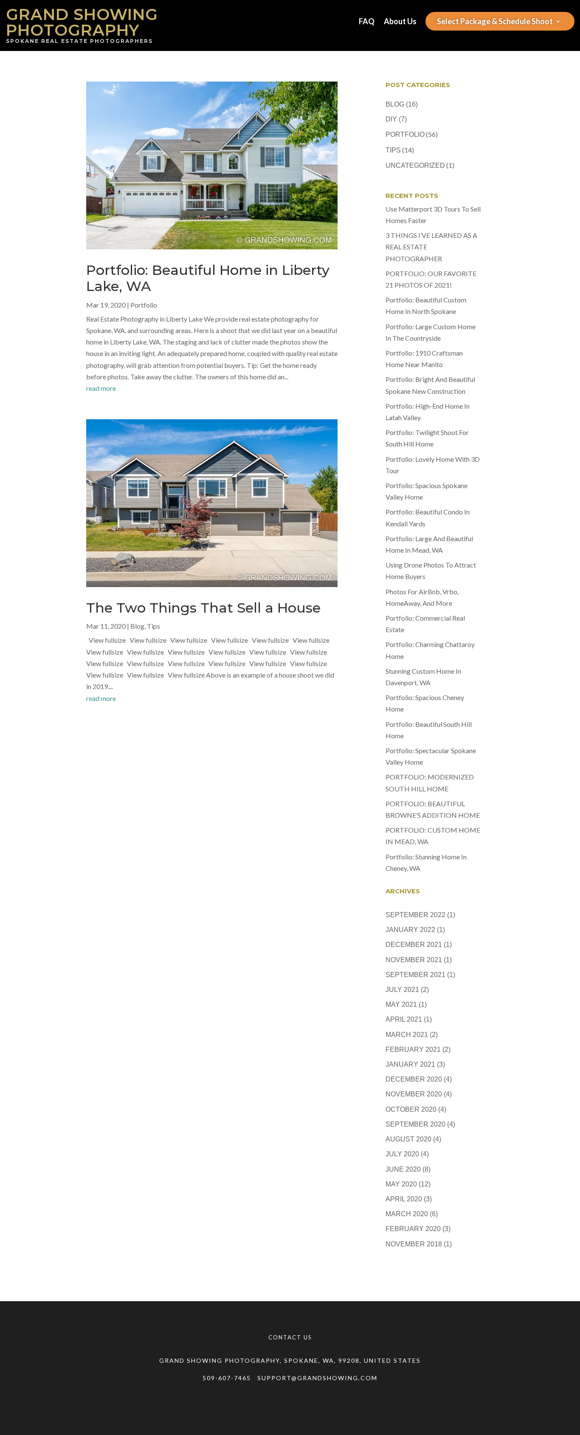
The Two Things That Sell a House (203, 607)
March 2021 (407, 1034)
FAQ (366, 22)
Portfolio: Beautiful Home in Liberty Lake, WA (207, 278)
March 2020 (407, 1213)
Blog (137, 626)
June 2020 (403, 1169)
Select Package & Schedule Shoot (495, 22)
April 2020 (404, 1199)
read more (101, 388)
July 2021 (402, 989)
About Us (400, 22)
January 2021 (410, 1064)
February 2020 (413, 1228)
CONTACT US (290, 1337)
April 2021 (404, 1019)
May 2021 (401, 1004)
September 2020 (415, 1124)
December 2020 (414, 1079)
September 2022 (415, 914)
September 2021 (415, 974)
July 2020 (402, 1154)
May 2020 (401, 1184)
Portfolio (143, 305)
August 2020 (408, 1139)
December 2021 (414, 944)
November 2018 (414, 1244)
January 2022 (410, 929)
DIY (391, 119)
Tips (153, 626)
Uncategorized (415, 165)
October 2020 (411, 1109)
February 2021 (413, 1049)
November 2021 (414, 959)
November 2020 (414, 1094)
